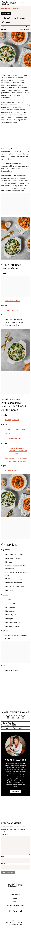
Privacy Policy (9, 922)
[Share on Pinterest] (13, 717)
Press (15, 902)
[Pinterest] (14, 911)
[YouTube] (17, 911)
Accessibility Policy (19, 922)
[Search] (23, 3)
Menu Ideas (16, 8)
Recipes (8, 8)
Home (3, 8)
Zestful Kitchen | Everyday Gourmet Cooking (8, 3)
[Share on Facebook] (8, 717)
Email (4, 863)
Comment (5, 834)
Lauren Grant (25, 26)
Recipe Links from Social (15, 905)
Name (3, 856)
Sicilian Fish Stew (11, 310)
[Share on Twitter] (18, 717)
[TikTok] (21, 911)
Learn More (15, 791)
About (15, 898)
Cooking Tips (15, 894)
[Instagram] (10, 911)
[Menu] (27, 3)
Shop (15, 890)
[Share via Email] (23, 717)
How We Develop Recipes (15, 924)
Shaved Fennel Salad (12, 301)
